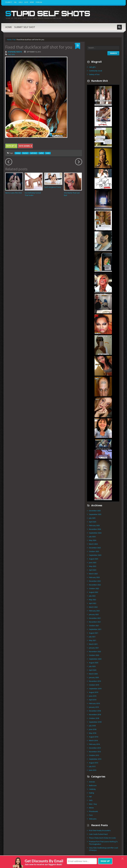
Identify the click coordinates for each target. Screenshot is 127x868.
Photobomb (93, 811)
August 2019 (93, 692)
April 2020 (92, 670)
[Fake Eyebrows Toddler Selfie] (103, 469)
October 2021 (94, 625)
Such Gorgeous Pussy (52, 187)
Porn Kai (39, 2)
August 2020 (93, 663)
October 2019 (94, 685)
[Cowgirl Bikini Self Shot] (103, 490)
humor (25, 153)
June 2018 (92, 729)
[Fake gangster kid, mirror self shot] (103, 137)
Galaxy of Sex (94, 74)
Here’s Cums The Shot (13, 193)
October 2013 (94, 755)
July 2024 (92, 536)
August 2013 (93, 763)
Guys (26, 2)
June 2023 (92, 562)
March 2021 (93, 644)
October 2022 (94, 588)
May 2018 (92, 733)
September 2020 (95, 659)
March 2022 (93, 607)
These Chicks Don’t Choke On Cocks (102, 838)
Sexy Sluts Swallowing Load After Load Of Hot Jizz (103, 849)
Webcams (92, 819)
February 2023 (94, 577)
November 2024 (95, 529)
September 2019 (95, 688)
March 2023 (93, 574)
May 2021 (92, 640)
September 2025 (95, 514)
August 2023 (93, 559)
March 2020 (93, 674)
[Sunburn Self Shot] (103, 282)
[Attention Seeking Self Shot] (103, 448)
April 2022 (92, 603)
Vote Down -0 (25, 146)
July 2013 (92, 766)
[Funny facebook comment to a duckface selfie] (103, 220)
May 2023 (92, 566)
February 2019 (94, 703)
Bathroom (92, 785)
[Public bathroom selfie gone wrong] (103, 303)
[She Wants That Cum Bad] (72, 181)
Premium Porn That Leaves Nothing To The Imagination (103, 842)
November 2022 (95, 585)
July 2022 (92, 596)
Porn (91, 815)
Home (8, 27)
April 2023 (92, 570)
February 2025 (94, 525)
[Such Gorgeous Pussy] (53, 178)
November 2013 (95, 751)
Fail (15, 2)
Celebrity (8, 2)
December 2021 (95, 618)
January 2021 (94, 648)
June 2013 (92, 770)
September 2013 (95, 759)
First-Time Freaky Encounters (100, 830)
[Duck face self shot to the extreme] (103, 96)
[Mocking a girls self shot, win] (103, 116)
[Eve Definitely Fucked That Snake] (33, 181)
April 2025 (92, 522)
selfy (47, 153)
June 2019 (92, 696)
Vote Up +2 (11, 146)
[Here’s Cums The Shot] (14, 181)
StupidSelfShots (15, 52)
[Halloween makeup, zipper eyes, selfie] (103, 407)
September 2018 (95, 722)
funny (18, 153)
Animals (92, 782)
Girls (20, 2)
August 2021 (93, 633)
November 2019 (95, 681)
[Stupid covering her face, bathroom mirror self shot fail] (103, 179)
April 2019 (92, 700)
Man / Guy (93, 804)
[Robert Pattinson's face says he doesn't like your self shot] (103, 428)
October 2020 (94, 655)
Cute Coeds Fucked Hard (98, 834)
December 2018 (95, 711)
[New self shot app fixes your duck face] (103, 262)
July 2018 (92, 726)
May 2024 (92, 540)
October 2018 (94, 718)
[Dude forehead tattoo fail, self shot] (103, 386)
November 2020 (95, 651)
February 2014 (94, 744)
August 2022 (93, 592)
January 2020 (94, 677)
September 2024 (95, 533)
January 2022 (94, 614)
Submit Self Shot (24, 27)
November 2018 (95, 714)
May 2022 (92, 599)
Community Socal (95, 71)
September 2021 (95, 629)
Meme (32, 2)
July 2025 (92, 518)
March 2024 (93, 544)
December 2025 (95, 511)
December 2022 (95, 581)
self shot (33, 153)
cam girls (92, 67)
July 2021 (92, 637)
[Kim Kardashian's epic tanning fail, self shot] (103, 365)
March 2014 (93, 740)
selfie (41, 153)
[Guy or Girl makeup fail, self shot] (103, 324)
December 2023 (95, 548)
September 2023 (95, 555)
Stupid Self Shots (47, 13)
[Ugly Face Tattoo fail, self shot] (103, 241)
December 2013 (95, 748)
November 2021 (95, 622)
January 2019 (94, 707)
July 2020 (92, 666)
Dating (91, 793)
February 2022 (94, 611)
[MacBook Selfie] (103, 199)
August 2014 (93, 737)
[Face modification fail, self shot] (103, 158)
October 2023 (94, 551)
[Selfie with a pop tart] (103, 345)
